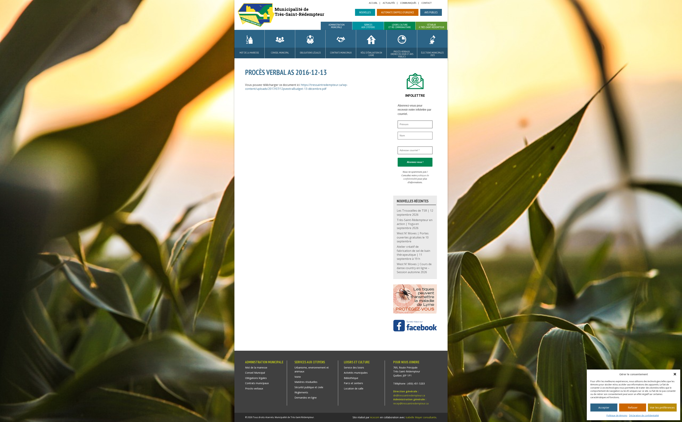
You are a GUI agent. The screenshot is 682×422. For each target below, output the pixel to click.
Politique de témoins (617, 415)
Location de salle (353, 388)
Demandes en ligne (305, 397)
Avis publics (431, 12)
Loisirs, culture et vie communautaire (400, 26)
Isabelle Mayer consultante (420, 417)
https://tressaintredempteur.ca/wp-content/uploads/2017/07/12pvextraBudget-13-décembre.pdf (296, 87)
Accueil (373, 3)
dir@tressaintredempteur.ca (409, 395)
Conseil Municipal (280, 52)
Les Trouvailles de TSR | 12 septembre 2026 (415, 212)
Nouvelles (365, 12)
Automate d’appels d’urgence (397, 12)
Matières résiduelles (305, 382)
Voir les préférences (662, 407)
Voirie (297, 376)
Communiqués (408, 3)
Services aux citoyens (368, 26)
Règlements (301, 392)
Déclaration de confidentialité (644, 415)
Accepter (603, 407)
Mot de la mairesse (249, 52)
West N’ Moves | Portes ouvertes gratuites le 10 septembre (413, 237)
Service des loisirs (354, 367)
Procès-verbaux (254, 388)
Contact (426, 3)
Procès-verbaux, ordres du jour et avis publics (402, 54)
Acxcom (374, 417)
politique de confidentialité (416, 177)
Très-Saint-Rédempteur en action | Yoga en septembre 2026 (414, 224)
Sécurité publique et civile (308, 387)
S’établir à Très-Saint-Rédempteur (431, 26)
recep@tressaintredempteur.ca (411, 403)
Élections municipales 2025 (432, 54)
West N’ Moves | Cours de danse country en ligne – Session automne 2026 (414, 268)
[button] (675, 374)
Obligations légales (310, 52)
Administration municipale (337, 26)
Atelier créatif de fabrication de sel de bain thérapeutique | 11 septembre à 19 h (413, 253)
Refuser (633, 407)
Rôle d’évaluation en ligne (371, 54)
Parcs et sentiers (353, 383)
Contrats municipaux (341, 52)
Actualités (389, 3)
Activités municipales (356, 372)
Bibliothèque (351, 378)
